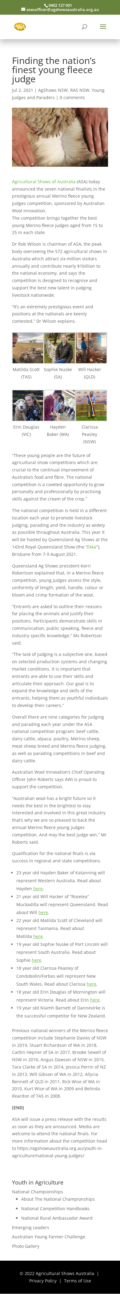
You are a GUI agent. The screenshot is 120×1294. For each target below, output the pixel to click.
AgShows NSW (53, 90)
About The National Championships (58, 1199)
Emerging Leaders (30, 1227)
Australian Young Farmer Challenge (48, 1237)
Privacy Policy (43, 1281)
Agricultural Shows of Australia (44, 181)
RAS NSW (79, 90)
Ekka (91, 547)
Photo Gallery (25, 1246)
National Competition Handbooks (55, 1208)
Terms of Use (77, 1281)
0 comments (72, 97)
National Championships (37, 1192)
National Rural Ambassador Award (57, 1218)
